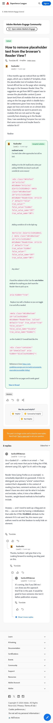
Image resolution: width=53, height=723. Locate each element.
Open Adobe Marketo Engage (23, 29)
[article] (26, 497)
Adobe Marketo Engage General (14, 12)
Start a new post (23, 436)
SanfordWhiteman (18, 454)
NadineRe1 (15, 66)
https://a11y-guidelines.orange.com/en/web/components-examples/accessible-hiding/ (26, 367)
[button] (13, 60)
